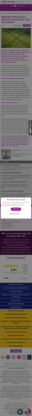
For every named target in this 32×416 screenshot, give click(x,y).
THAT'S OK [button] (16, 209)
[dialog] (16, 208)
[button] (16, 213)
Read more (21, 205)
